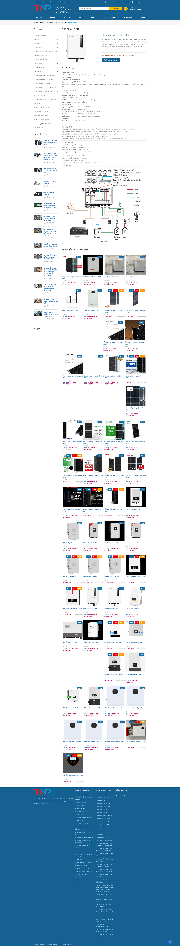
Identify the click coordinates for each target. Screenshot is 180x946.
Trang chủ (37, 22)
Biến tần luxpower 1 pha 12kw (113, 674)
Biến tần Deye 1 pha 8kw (70, 576)
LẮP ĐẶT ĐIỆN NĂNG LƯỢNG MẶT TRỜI (52, 22)
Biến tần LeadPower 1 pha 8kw (134, 708)
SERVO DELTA (38, 63)
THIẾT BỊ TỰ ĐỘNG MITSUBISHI (43, 124)
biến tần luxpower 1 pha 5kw (112, 642)
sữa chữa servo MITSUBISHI (104, 815)
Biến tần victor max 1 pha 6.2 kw (72, 608)
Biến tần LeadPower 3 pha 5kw (93, 741)
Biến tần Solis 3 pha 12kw (90, 642)
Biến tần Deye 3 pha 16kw (111, 543)
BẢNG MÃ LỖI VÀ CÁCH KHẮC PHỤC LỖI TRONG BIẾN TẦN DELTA (50, 257)
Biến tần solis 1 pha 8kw (111, 608)
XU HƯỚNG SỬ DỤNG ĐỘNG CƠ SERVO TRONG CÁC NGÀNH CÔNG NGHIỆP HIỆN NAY (51, 156)
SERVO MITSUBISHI (39, 43)
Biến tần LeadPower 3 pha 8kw (114, 741)
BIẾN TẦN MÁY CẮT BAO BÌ (42, 107)
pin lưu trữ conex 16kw (110, 276)
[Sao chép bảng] (62, 123)
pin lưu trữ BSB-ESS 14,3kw (91, 310)
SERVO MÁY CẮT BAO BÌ (41, 111)
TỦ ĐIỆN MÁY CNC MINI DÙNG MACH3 (45, 87)
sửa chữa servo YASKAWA (104, 806)
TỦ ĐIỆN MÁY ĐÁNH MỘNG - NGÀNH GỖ (46, 91)
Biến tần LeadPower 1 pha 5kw (114, 708)
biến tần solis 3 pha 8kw (70, 642)
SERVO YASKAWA (39, 71)
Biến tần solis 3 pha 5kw (132, 608)
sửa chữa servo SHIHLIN (103, 803)
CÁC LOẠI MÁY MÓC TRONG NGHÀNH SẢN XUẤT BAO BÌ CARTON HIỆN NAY (50, 232)
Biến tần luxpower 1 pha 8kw (134, 642)
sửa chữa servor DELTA (103, 812)
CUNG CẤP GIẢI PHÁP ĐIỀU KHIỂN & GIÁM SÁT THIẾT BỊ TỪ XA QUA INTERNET (104, 919)
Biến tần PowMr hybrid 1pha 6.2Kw (73, 775)
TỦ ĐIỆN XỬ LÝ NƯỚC (40, 67)
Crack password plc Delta (41, 55)
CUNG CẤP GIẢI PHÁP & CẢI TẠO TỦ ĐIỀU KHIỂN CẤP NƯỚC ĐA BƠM (104, 912)
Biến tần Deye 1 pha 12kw (90, 576)
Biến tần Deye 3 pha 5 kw (133, 509)
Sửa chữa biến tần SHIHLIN (104, 831)
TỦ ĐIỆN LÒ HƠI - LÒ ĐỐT (41, 35)
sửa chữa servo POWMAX (103, 797)
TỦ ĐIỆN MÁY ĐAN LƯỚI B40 (42, 83)
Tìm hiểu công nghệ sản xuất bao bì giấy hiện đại (50, 245)
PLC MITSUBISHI (39, 47)
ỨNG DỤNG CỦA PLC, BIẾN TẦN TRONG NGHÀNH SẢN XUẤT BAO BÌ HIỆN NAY (51, 287)
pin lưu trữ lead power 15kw (70, 310)
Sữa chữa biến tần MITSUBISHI (105, 840)
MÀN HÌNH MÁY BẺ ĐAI (41, 95)
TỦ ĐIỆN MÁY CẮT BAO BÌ (41, 59)
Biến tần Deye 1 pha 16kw (111, 576)
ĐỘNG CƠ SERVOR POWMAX (49, 193)
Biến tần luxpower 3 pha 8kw (71, 708)
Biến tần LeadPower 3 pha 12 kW (135, 741)
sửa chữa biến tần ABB (103, 825)
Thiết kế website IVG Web (65, 944)
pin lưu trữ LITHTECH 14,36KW (92, 276)
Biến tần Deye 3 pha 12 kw (91, 543)
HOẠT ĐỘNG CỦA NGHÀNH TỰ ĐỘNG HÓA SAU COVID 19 (51, 314)
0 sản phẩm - (133, 9)
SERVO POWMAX (39, 128)
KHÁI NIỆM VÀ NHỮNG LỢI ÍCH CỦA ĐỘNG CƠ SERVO (50, 170)
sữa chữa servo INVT (102, 809)
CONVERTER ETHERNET (41, 116)
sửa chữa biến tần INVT (103, 834)
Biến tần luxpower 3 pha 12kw (92, 708)
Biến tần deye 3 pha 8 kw (70, 543)
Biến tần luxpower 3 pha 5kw (133, 674)
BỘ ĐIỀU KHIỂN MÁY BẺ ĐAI (42, 120)
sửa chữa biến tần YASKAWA (104, 828)
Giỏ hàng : (131, 7)
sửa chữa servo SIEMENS (103, 794)
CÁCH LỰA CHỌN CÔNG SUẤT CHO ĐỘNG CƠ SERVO (50, 142)
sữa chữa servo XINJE (102, 800)
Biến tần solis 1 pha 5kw (90, 608)
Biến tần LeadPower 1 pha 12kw (72, 741)
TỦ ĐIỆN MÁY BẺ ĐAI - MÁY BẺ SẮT (44, 79)
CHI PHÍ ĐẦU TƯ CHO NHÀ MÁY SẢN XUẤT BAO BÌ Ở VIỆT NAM (50, 218)
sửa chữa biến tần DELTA (103, 837)
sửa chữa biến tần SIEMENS (104, 818)
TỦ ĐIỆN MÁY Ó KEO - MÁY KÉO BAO (44, 75)
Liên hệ (139, 9)
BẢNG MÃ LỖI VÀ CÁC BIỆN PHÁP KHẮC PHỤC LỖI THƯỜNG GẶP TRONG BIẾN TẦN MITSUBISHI (50, 271)
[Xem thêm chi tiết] (121, 795)
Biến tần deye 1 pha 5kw (133, 543)
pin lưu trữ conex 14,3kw (133, 276)
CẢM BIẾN (37, 103)
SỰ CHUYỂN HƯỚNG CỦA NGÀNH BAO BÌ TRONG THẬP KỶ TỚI (50, 205)
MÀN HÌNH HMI (38, 39)
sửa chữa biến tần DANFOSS (104, 821)
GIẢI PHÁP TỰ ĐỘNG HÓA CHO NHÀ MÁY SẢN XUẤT (51, 301)
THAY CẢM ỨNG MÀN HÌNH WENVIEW (45, 99)
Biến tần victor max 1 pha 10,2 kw (135, 576)
